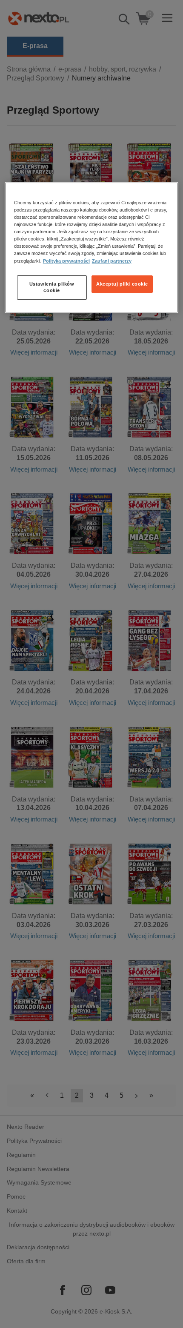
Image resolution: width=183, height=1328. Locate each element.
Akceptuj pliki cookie (122, 283)
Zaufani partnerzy (112, 260)
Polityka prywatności (66, 260)
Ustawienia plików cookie (51, 287)
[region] (92, 247)
